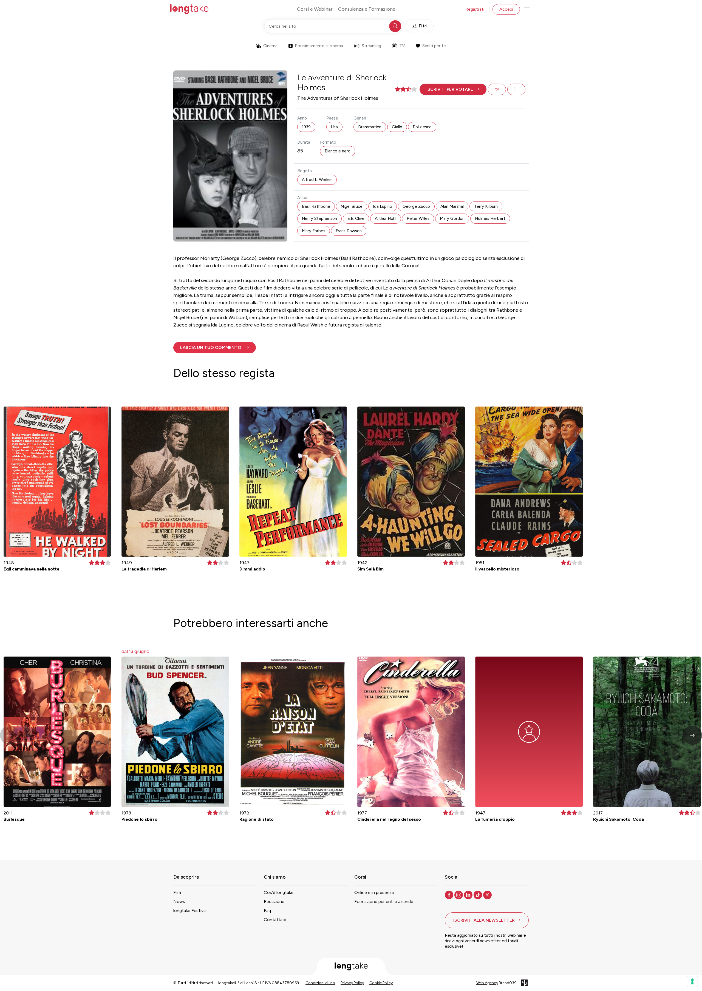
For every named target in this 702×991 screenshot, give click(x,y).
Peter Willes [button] (418, 218)
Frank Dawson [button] (349, 230)
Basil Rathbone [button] (316, 206)
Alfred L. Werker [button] (317, 179)
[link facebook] (449, 894)
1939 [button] (306, 126)
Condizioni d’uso (320, 983)
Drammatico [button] (369, 126)
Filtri (423, 26)
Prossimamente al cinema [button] (319, 45)
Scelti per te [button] (434, 45)
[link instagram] (459, 894)
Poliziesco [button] (422, 126)
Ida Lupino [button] (382, 206)
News (179, 901)
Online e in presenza (374, 892)
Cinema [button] (270, 45)
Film (177, 892)
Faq (267, 910)
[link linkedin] (469, 894)
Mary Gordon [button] (452, 218)
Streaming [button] (371, 45)
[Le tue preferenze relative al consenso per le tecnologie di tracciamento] (692, 981)
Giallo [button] (397, 126)
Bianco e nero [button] (337, 151)
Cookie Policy (381, 983)
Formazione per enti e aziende (383, 901)
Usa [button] (334, 126)
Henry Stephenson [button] (319, 218)
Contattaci (275, 919)
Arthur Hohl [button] (385, 218)
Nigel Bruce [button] (352, 206)
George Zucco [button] (416, 206)
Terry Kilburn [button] (486, 206)
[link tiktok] (478, 894)
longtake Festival (189, 910)
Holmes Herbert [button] (490, 218)
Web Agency (487, 983)
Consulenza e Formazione (366, 9)
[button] (453, 89)
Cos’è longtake (278, 892)
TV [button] (402, 45)
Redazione (274, 901)
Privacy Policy (352, 983)
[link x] (488, 894)
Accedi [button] (506, 9)
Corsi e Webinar (315, 9)
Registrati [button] (474, 9)
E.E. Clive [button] (355, 218)
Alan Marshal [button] (452, 206)
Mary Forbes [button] (313, 230)
